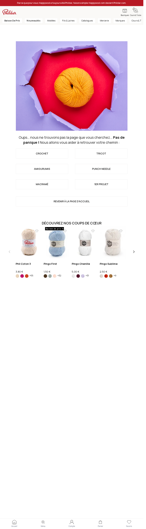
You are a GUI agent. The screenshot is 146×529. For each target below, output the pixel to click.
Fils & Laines (68, 20)
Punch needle (101, 169)
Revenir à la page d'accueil (72, 201)
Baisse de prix (12, 20)
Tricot (101, 153)
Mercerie (104, 20)
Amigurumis (42, 169)
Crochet (42, 153)
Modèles (51, 20)
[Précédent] (9, 251)
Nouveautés (33, 20)
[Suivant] (134, 251)
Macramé (42, 184)
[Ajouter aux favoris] (37, 231)
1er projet (101, 184)
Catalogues (87, 20)
